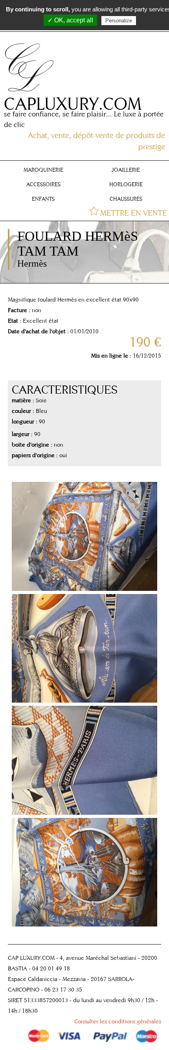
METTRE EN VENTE (133, 212)
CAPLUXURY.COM (72, 103)
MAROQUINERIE (43, 170)
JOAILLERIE (126, 170)
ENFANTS (43, 199)
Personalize (118, 21)
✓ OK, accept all (70, 20)
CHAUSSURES (126, 199)
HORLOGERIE (126, 184)
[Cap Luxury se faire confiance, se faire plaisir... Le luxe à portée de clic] (30, 92)
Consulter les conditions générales (117, 1021)
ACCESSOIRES (43, 184)
